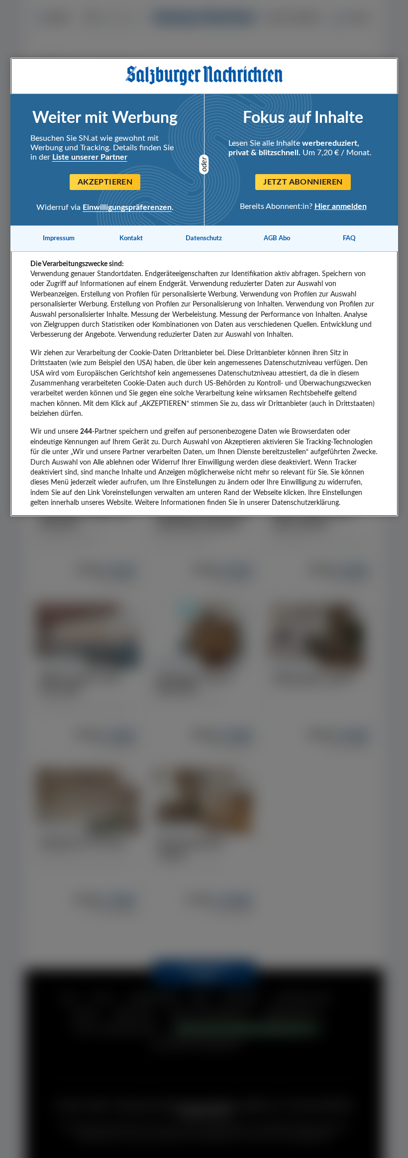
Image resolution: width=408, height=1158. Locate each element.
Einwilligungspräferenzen (127, 207)
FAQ (349, 238)
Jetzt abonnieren (302, 182)
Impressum (59, 238)
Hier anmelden (340, 206)
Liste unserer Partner (89, 157)
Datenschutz (204, 238)
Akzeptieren (105, 182)
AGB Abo (277, 238)
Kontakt (131, 238)
